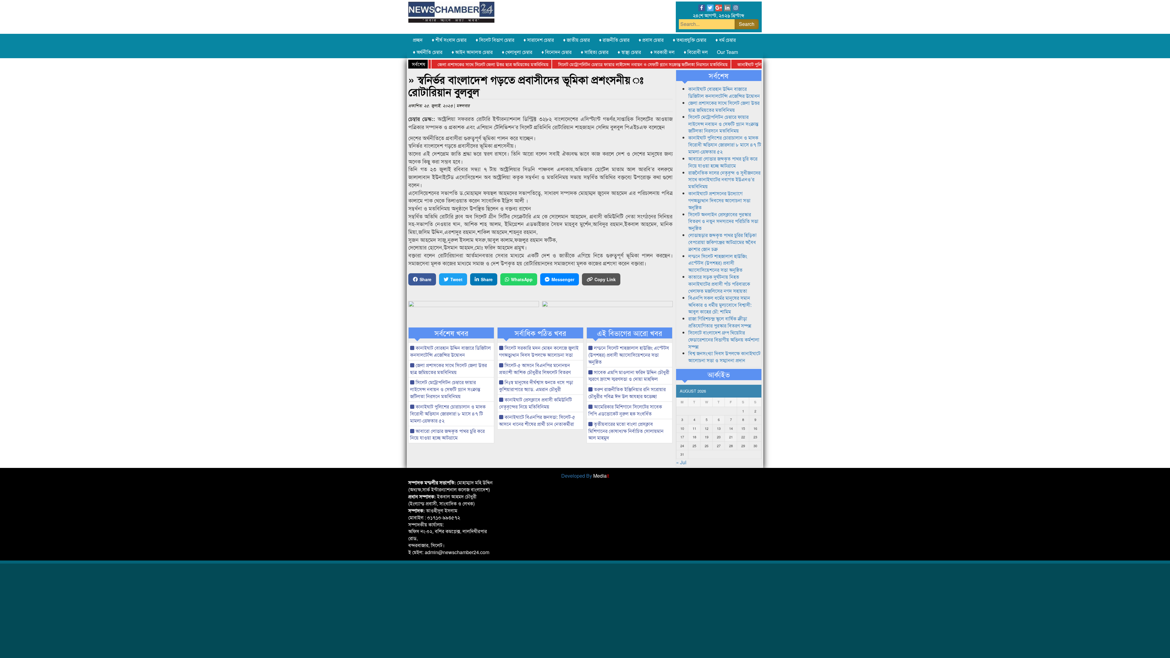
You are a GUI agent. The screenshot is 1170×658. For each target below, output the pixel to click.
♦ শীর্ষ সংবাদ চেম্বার (449, 39)
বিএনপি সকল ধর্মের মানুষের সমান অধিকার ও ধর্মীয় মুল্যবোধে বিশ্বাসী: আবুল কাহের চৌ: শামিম (720, 304)
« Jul (681, 462)
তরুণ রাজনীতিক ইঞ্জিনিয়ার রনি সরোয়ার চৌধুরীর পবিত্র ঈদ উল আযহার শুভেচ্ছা (627, 393)
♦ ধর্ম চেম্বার (725, 39)
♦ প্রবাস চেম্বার (651, 39)
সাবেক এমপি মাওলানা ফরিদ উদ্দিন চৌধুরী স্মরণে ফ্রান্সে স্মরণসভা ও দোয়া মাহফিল (628, 376)
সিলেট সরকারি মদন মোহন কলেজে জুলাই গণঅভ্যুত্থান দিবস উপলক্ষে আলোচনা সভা (539, 351)
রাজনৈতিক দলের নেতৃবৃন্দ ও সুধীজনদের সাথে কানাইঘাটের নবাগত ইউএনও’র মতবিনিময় (724, 179)
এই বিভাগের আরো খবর (629, 333)
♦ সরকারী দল (662, 51)
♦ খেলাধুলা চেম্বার (517, 51)
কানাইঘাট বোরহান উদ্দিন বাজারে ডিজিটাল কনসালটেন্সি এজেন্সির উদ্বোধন (450, 351)
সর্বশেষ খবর (451, 333)
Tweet (456, 279)
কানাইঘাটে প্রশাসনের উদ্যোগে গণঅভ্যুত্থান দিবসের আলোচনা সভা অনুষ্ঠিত (719, 200)
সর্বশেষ (719, 76)
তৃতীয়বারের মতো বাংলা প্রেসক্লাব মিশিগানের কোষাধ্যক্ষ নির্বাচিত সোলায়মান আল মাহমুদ (626, 430)
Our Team (727, 51)
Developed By (585, 475)
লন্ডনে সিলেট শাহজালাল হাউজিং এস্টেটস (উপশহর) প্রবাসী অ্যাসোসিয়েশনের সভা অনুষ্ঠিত (628, 354)
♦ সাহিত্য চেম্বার (594, 51)
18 (694, 436)
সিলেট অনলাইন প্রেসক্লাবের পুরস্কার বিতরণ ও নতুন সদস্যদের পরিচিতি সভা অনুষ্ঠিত (723, 221)
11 (694, 428)
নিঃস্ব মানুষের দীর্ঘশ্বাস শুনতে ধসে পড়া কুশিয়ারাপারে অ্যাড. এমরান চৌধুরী (536, 386)
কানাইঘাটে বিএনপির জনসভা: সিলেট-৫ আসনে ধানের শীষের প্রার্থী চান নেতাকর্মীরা (537, 420)
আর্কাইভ (718, 374)
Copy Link (605, 279)
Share (425, 279)
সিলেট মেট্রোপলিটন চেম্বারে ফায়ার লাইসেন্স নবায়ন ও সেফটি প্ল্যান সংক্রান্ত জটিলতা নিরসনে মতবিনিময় (622, 64)
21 (731, 436)
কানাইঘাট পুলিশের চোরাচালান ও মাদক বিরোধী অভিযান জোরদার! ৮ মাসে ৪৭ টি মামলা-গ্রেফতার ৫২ (448, 413)
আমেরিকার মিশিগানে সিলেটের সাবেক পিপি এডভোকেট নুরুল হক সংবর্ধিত (625, 410)
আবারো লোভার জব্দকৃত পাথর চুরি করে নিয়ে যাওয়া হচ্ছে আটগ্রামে (447, 434)
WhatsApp (522, 279)
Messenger (562, 279)
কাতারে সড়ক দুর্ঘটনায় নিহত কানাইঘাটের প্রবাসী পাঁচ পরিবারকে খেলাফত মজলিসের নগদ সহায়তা (719, 283)
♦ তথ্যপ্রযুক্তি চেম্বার (689, 39)
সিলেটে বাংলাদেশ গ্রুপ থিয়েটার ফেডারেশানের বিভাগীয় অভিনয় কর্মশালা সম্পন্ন (723, 339)
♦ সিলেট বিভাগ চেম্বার (495, 39)
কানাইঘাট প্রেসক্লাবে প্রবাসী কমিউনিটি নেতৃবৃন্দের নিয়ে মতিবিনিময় (535, 403)
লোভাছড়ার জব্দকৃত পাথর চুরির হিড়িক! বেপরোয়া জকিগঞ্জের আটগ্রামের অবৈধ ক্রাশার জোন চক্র (722, 242)
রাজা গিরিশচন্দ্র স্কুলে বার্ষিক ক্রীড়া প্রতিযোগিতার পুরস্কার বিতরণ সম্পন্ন (719, 322)
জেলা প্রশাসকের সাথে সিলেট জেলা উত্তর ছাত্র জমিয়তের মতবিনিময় (472, 64)
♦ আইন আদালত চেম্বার (472, 51)
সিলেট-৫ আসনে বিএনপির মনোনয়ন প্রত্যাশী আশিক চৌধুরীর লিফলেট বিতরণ (535, 369)
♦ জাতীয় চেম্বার (576, 39)
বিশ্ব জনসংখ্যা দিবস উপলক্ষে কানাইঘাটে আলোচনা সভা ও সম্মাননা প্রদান (724, 357)
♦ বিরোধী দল (696, 51)
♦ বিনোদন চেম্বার (556, 51)
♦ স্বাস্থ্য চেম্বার (629, 51)
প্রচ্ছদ (418, 39)
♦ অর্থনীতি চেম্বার (427, 51)
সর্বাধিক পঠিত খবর (540, 333)
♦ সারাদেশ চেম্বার (538, 39)
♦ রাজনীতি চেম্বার (614, 39)
